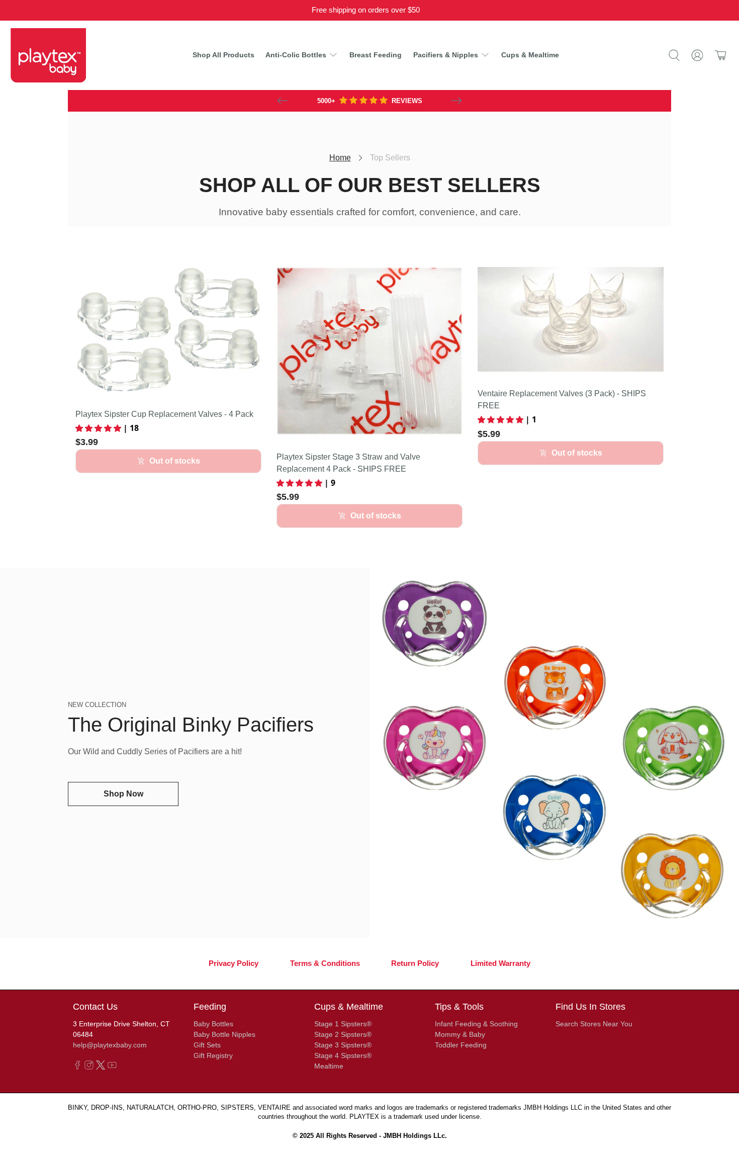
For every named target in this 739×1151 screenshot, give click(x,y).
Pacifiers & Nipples (445, 55)
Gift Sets (207, 1045)
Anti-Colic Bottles (295, 55)
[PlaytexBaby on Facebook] (77, 1067)
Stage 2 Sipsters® (343, 1034)
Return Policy (415, 963)
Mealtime (328, 1066)
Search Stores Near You (594, 1024)
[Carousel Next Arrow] (456, 101)
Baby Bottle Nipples (224, 1034)
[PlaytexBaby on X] (100, 1067)
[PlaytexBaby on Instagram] (89, 1067)
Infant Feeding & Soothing (476, 1024)
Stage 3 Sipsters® (343, 1045)
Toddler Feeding (461, 1045)
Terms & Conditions (325, 963)
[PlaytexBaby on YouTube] (112, 1067)
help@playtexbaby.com (110, 1045)
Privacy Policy (233, 963)
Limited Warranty (500, 963)
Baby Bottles (213, 1024)
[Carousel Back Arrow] (282, 101)
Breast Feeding (375, 55)
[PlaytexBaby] (48, 55)
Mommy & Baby (460, 1034)
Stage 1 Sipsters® (343, 1024)
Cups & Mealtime (530, 55)
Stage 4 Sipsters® (343, 1055)
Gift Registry (213, 1055)
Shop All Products (223, 55)
